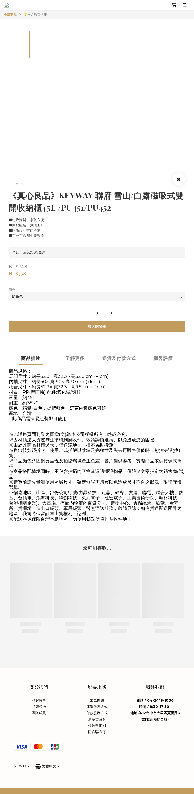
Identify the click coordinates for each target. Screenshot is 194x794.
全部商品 (10, 14)
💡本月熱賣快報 (35, 14)
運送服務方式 (97, 706)
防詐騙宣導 (97, 732)
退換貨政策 (97, 719)
